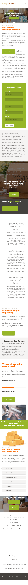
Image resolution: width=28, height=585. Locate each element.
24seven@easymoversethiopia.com (16, 528)
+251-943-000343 (16, 525)
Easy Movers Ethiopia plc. (8, 576)
